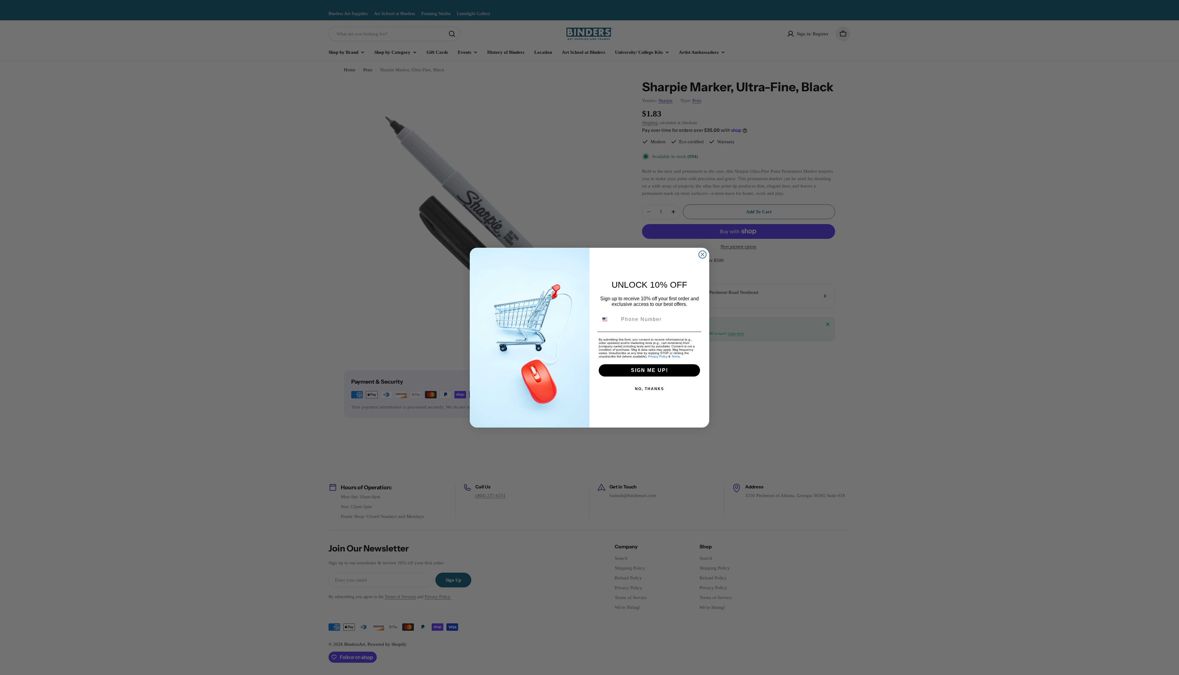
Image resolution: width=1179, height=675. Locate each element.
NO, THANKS (649, 389)
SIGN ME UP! (649, 370)
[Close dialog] (702, 254)
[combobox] (608, 319)
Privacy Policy (657, 356)
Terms (675, 356)
